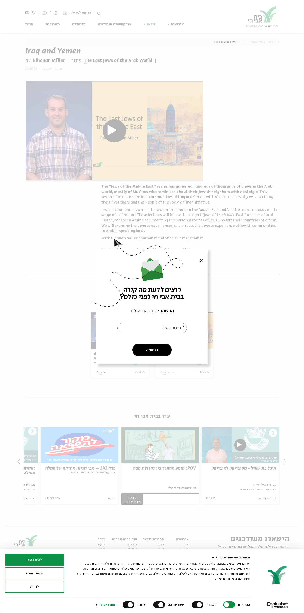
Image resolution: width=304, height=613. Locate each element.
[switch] (198, 604)
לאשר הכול (34, 559)
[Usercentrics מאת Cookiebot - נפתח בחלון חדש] (277, 605)
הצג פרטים (108, 605)
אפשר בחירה (34, 573)
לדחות (34, 586)
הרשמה (152, 350)
